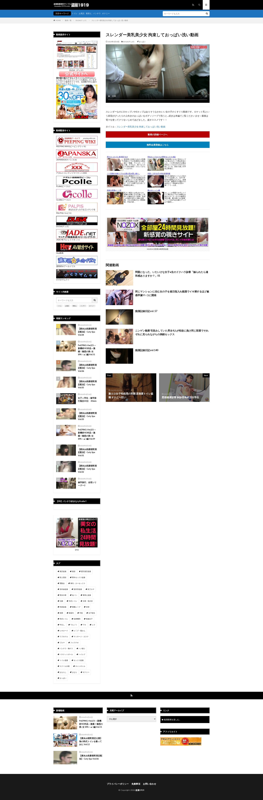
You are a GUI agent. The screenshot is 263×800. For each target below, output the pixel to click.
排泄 (87, 607)
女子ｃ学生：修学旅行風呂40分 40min (87, 399)
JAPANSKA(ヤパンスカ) (66, 159)
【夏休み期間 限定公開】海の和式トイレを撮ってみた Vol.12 (90, 741)
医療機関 (77, 619)
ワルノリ (73, 625)
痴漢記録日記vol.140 (146, 350)
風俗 (73, 571)
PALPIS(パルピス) (63, 213)
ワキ (84, 625)
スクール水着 (65, 666)
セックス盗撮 (79, 660)
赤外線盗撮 (64, 589)
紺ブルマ (91, 589)
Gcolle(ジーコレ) (63, 200)
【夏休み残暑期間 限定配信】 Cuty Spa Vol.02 (87, 468)
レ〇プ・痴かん (79, 631)
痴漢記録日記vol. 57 (146, 311)
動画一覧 (68, 20)
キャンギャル (80, 666)
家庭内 (71, 613)
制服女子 (89, 619)
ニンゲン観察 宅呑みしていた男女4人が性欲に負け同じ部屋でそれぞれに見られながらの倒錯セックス (171, 332)
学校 (81, 613)
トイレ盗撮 (64, 660)
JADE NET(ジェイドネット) (68, 239)
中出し (62, 625)
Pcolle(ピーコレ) (63, 186)
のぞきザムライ (63, 279)
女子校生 (91, 613)
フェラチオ (74, 643)
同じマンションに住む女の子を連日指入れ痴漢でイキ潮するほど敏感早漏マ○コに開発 (172, 293)
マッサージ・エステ (81, 636)
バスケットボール (66, 654)
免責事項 (136, 783)
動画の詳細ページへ (158, 134)
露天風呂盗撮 (86, 571)
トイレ (74, 13)
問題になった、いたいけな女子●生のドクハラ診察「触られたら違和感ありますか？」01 (171, 273)
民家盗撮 (63, 607)
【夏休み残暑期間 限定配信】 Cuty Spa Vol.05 (87, 384)
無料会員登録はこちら (158, 144)
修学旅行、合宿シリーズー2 (87, 484)
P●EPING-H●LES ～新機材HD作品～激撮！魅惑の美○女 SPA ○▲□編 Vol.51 (87, 350)
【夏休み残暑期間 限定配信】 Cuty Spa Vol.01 (87, 452)
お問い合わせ (149, 783)
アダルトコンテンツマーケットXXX (71, 173)
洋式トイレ (73, 601)
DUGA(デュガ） (81, 20)
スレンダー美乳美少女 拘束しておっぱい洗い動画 (110, 20)
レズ (93, 625)
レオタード (64, 631)
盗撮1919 (139, 790)
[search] (207, 13)
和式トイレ (64, 619)
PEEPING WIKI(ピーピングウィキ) (71, 146)
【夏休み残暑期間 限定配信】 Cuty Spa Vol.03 (87, 416)
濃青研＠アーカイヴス (65, 266)
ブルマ (62, 643)
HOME (58, 20)
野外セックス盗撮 (78, 577)
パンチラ (97, 13)
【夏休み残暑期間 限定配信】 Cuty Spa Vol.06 (87, 368)
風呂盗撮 (63, 571)
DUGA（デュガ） (77, 70)
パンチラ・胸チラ (66, 648)
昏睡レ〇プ (76, 607)
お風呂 (82, 13)
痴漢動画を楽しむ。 (172, 719)
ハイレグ (82, 654)
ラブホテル (64, 636)
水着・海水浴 (88, 601)
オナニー (106, 13)
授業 (61, 613)
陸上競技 (63, 577)
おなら (74, 672)
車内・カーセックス (77, 583)
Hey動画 (59, 253)
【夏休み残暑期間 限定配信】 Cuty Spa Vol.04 (87, 331)
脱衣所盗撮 (78, 589)
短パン (74, 595)
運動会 (62, 583)
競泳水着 (63, 595)
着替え (89, 13)
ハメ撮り (82, 648)
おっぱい (142, 42)
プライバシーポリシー (118, 783)
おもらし (63, 672)
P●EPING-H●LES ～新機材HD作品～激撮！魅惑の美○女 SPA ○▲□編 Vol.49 (87, 434)
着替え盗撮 (87, 595)
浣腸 (61, 601)
